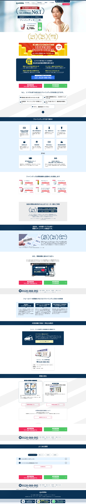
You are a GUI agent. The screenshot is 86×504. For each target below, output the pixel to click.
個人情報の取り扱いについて (50, 496)
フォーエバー (21, 180)
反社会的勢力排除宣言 (58, 496)
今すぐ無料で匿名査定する (30, 86)
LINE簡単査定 (55, 86)
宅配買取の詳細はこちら (30, 404)
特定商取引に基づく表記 (28, 496)
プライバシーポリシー (36, 496)
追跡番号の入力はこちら (43, 417)
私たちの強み (27, 2)
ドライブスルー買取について (44, 341)
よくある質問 (52, 2)
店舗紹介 (46, 2)
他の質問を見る (43, 466)
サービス (33, 2)
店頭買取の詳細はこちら (55, 404)
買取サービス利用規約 (42, 496)
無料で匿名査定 (66, 4)
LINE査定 (59, 4)
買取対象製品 (39, 2)
